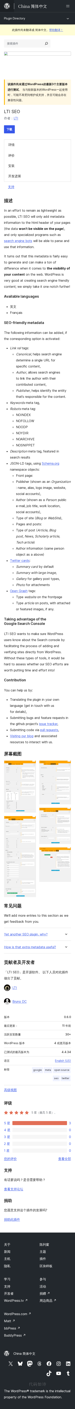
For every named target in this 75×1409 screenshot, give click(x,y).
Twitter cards (20, 561)
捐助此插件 (12, 1219)
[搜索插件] (46, 43)
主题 (43, 1252)
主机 (7, 1259)
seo (56, 1078)
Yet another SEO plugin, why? (26, 934)
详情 (11, 145)
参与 (43, 1279)
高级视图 (10, 1090)
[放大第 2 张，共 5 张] (31, 821)
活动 (43, 1286)
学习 (7, 1279)
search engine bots (18, 241)
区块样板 (46, 1266)
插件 (43, 1259)
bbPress (12, 1328)
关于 (7, 1244)
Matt (9, 1321)
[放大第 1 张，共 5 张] (31, 766)
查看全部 (64, 1159)
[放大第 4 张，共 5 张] (66, 813)
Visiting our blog (21, 736)
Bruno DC (19, 1001)
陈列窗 (44, 1244)
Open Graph (19, 591)
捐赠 (45, 1293)
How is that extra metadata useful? (30, 947)
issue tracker (48, 724)
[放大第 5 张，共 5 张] (66, 853)
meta (48, 1069)
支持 (11, 187)
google (37, 1069)
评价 (11, 155)
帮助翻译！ (56, 30)
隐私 (7, 1266)
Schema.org (50, 463)
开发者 (9, 1293)
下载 (9, 129)
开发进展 (14, 176)
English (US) (63, 1060)
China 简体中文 (24, 1354)
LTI (16, 118)
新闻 (7, 1252)
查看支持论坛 (13, 1189)
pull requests (49, 730)
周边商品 (48, 1301)
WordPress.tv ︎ (16, 1301)
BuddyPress (15, 1335)
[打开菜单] (68, 6)
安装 (11, 166)
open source (61, 1069)
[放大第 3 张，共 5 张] (66, 766)
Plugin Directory (14, 18)
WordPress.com (17, 1314)
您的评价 (10, 1159)
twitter (65, 1078)
